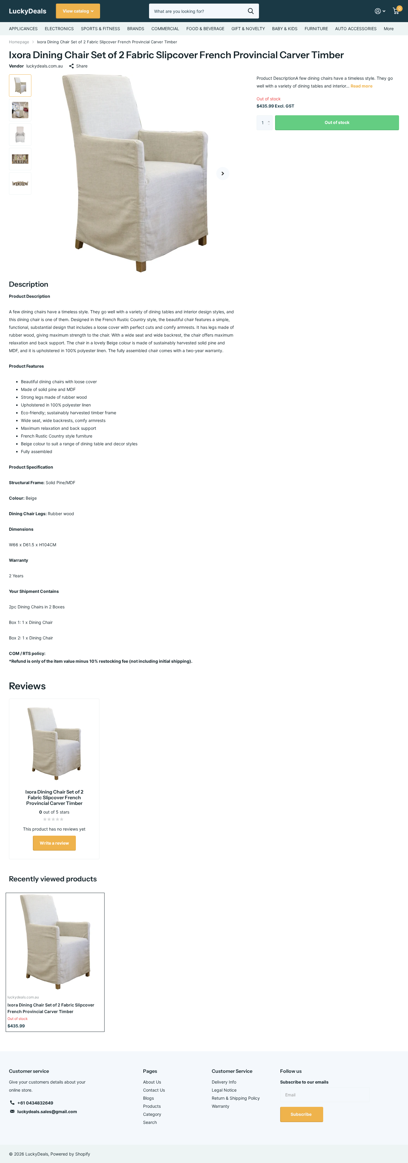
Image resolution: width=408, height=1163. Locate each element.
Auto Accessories (356, 28)
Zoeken (251, 11)
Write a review (54, 843)
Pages (150, 1071)
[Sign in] (380, 11)
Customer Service (232, 1071)
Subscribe (301, 1114)
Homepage (19, 41)
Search (150, 1122)
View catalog (76, 10)
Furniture (316, 28)
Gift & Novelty (248, 28)
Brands (135, 28)
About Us (152, 1081)
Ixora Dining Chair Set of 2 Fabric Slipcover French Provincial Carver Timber (50, 1008)
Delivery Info (224, 1081)
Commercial (165, 28)
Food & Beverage (205, 28)
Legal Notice (224, 1090)
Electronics (59, 28)
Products (152, 1106)
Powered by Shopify (70, 1153)
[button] (222, 173)
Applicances (23, 28)
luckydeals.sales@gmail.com (47, 1111)
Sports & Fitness (100, 28)
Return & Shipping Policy (236, 1098)
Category (152, 1114)
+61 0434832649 (35, 1102)
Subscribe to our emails (304, 1081)
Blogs (148, 1098)
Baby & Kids (284, 28)
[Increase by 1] (270, 117)
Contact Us (154, 1090)
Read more (361, 85)
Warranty (220, 1106)
